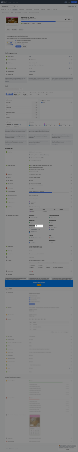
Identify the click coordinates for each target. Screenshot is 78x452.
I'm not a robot (39, 226)
